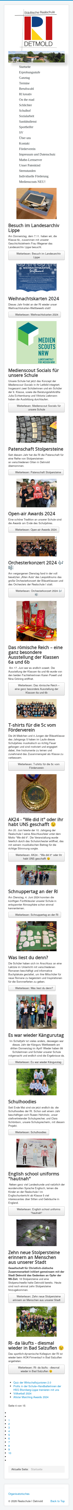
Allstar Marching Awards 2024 (30, 1397)
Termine (24, 83)
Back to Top (57, 1501)
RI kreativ (25, 94)
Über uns (25, 138)
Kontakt (24, 143)
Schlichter (25, 105)
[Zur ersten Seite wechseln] (10, 1413)
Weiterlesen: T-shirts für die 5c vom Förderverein (38, 766)
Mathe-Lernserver (30, 160)
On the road (26, 99)
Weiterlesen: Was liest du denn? (33, 988)
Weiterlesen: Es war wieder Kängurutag (37, 1062)
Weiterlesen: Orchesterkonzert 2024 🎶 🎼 (38, 592)
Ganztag (24, 77)
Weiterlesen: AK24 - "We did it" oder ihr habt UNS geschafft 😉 (38, 856)
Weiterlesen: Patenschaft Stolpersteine (37, 472)
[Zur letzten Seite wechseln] (10, 1460)
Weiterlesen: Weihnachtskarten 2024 (36, 314)
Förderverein (27, 149)
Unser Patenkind (29, 165)
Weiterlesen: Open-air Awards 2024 (35, 529)
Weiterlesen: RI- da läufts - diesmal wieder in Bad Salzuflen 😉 (38, 1369)
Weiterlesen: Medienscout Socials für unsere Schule (38, 407)
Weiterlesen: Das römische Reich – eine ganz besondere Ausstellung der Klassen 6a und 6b (37, 688)
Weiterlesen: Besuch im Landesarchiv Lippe (38, 255)
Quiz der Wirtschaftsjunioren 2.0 (32, 1382)
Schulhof (25, 110)
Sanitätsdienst (27, 121)
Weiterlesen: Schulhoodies (30, 1132)
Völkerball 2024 (22, 1393)
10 (9, 1453)
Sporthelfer (26, 127)
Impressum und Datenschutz (37, 154)
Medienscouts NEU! (32, 181)
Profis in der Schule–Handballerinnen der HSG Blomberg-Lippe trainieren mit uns (37, 1388)
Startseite (25, 67)
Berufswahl (26, 88)
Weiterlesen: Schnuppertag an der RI (36, 915)
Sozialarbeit (26, 116)
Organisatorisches (19, 1494)
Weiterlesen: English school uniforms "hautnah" (38, 1211)
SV (21, 132)
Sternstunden (27, 170)
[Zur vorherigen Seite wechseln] (10, 1416)
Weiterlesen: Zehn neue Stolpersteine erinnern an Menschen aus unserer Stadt (37, 1298)
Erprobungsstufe (29, 72)
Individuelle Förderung (33, 176)
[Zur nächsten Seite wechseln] (10, 1457)
